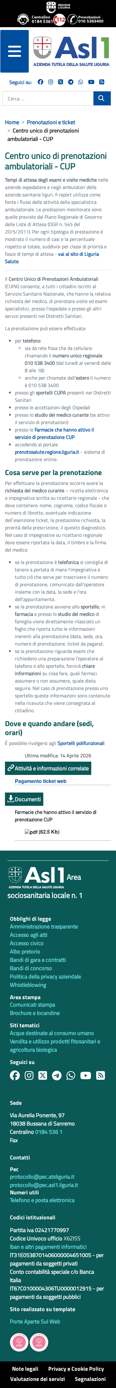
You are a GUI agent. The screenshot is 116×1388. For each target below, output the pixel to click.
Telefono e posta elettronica (42, 1200)
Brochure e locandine (35, 1013)
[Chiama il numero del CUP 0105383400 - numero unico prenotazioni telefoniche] (83, 20)
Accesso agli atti (28, 935)
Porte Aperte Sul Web (35, 1321)
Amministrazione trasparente (44, 926)
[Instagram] (50, 82)
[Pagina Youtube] (91, 82)
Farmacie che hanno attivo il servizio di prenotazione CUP (54, 433)
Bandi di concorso (31, 968)
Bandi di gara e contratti (38, 960)
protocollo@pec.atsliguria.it (42, 1176)
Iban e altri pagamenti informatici (48, 1247)
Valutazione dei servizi (37, 1379)
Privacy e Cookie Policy (76, 1369)
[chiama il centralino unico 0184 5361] (33, 20)
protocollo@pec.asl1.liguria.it (44, 1185)
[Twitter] (60, 82)
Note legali (25, 1369)
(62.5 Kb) (48, 832)
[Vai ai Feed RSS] (101, 82)
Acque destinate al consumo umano (52, 1033)
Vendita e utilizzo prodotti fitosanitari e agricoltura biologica (55, 1045)
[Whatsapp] (80, 82)
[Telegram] (70, 82)
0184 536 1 (48, 1132)
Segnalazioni (90, 1379)
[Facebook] (40, 82)
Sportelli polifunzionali (81, 743)
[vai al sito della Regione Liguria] (58, 7)
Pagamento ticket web (41, 780)
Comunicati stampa (32, 1004)
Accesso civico (27, 943)
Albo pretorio (25, 951)
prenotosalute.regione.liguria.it (47, 452)
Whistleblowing (28, 985)
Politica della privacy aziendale (45, 976)
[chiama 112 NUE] (58, 20)
